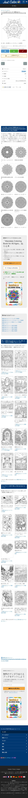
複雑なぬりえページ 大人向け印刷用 (13, 659)
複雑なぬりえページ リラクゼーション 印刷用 (12, 320)
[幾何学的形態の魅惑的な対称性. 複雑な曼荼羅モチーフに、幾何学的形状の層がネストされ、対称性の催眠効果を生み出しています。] (7, 175)
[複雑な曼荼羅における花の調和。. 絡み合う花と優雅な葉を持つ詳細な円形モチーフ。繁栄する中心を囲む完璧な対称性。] (7, 208)
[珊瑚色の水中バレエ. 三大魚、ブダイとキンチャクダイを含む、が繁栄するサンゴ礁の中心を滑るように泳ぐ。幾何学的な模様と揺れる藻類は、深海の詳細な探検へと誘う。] (21, 445)
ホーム (2, 10)
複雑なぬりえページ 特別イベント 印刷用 (11, 322)
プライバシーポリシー (13, 692)
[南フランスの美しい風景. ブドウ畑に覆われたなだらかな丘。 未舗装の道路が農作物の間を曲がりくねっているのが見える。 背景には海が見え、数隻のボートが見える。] (21, 581)
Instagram (18, 769)
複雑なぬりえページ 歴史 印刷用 (9, 330)
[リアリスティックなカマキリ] (21, 503)
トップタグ (17, 772)
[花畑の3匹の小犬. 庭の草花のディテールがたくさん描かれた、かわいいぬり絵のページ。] (21, 548)
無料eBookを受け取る (14, 688)
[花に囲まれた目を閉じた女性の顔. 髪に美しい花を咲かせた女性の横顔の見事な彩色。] (7, 606)
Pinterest (14, 769)
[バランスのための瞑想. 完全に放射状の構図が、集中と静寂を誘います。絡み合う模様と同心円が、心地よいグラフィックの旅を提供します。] (21, 175)
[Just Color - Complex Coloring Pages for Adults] (5, 776)
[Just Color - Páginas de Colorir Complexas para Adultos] (19, 776)
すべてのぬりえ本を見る (11, 268)
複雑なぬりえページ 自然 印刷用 (9, 325)
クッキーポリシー (10, 773)
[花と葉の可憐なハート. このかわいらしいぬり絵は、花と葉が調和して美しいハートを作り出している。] (7, 557)
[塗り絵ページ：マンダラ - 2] (21, 225)
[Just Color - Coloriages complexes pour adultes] (8, 776)
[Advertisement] (14, 107)
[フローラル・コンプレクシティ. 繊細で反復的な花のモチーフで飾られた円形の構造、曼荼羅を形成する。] (7, 158)
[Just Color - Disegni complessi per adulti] (11, 776)
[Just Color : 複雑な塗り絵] (12, 1)
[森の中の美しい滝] (7, 581)
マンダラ (7, 10)
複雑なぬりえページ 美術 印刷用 (9, 329)
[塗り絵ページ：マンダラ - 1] (7, 225)
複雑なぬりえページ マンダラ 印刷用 (10, 318)
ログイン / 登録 (24, 2)
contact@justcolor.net (15, 790)
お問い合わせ (22, 772)
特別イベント (5, 323)
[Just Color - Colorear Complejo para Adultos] (14, 776)
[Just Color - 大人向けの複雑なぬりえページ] (24, 776)
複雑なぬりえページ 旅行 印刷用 (9, 327)
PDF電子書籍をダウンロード (12, 263)
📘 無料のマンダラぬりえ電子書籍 (8, 757)
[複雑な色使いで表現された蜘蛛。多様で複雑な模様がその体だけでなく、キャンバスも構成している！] (21, 606)
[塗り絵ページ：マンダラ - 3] (7, 192)
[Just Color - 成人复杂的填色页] (21, 776)
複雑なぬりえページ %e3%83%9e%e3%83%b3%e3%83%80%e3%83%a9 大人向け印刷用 (14, 129)
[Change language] (26, 2)
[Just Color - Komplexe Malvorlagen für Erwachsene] (16, 776)
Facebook (10, 769)
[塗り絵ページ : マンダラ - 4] (21, 192)
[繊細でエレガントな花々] (7, 531)
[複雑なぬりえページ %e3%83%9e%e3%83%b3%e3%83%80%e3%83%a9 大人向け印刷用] (2, 657)
